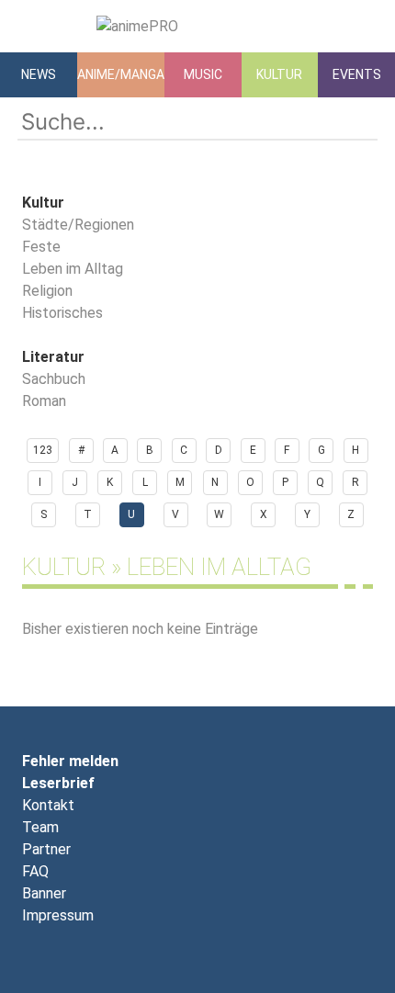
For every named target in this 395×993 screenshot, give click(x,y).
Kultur (279, 74)
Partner (46, 849)
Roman (44, 401)
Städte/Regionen (78, 224)
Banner (44, 893)
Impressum (58, 915)
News (38, 74)
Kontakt (48, 805)
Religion (47, 290)
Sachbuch (53, 379)
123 (42, 450)
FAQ (35, 871)
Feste (41, 246)
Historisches (62, 313)
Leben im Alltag (72, 268)
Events (357, 74)
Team (40, 827)
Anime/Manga (120, 74)
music (203, 74)
